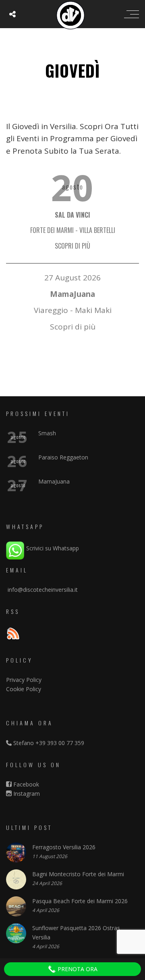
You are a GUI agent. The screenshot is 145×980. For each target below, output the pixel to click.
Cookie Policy (23, 689)
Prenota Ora (76, 969)
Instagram (26, 793)
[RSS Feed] (13, 634)
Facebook (25, 784)
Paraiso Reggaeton (63, 457)
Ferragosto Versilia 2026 (63, 847)
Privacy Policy (23, 680)
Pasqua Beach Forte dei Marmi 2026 (80, 901)
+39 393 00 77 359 (59, 743)
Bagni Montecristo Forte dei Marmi (78, 874)
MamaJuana (54, 481)
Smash (47, 433)
